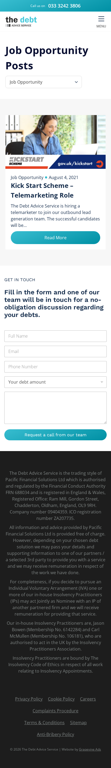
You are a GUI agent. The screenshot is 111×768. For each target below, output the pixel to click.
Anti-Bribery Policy (55, 734)
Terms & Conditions (44, 723)
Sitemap (78, 723)
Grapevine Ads (90, 749)
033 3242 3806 (64, 5)
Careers (88, 699)
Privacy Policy (29, 699)
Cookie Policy (61, 699)
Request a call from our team (55, 434)
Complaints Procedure (55, 711)
